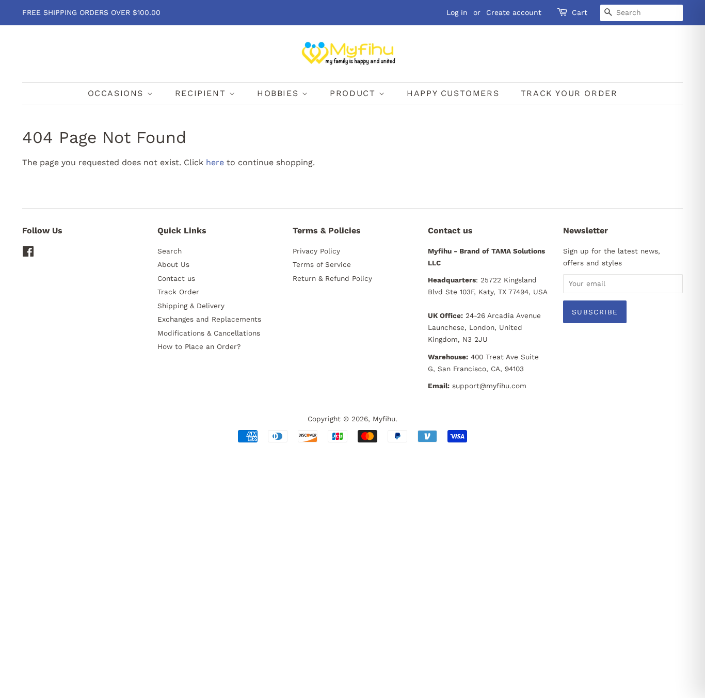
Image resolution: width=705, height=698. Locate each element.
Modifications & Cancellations (208, 333)
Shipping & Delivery (191, 306)
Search (169, 251)
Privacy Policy (316, 251)
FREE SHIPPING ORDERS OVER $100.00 (91, 12)
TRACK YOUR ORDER (569, 93)
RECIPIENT (202, 93)
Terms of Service (322, 264)
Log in (457, 12)
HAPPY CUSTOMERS (453, 93)
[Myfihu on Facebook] (28, 253)
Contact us (176, 278)
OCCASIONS (117, 93)
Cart (579, 12)
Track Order (178, 292)
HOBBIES (279, 93)
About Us (173, 264)
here (215, 162)
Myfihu (384, 419)
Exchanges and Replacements (209, 319)
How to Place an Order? (199, 346)
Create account (513, 12)
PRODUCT (354, 93)
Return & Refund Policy (332, 278)
